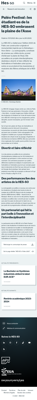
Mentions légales (9, 393)
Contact (4, 390)
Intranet (30, 390)
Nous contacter (12, 323)
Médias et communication (16, 328)
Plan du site (21, 390)
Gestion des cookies (24, 393)
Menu (30, 3)
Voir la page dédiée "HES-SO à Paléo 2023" (16, 251)
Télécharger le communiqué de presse (15, 244)
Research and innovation (16, 9)
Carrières (12, 390)
